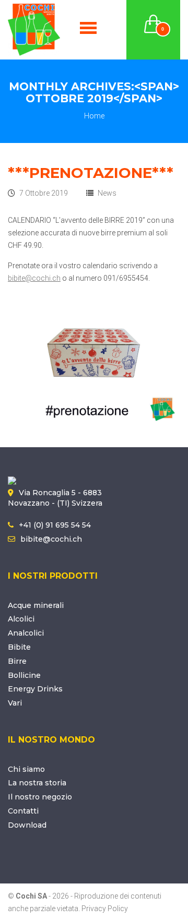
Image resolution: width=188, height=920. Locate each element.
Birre (17, 661)
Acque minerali (36, 605)
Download (27, 825)
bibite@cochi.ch (34, 278)
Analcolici (26, 633)
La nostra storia (37, 782)
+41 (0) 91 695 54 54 (55, 525)
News (107, 193)
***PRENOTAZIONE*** (90, 173)
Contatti (23, 811)
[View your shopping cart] (153, 18)
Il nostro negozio (40, 797)
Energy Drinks (35, 689)
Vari (15, 703)
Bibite (19, 647)
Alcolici (21, 619)
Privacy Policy (104, 908)
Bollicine (24, 675)
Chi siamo (26, 769)
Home (94, 116)
